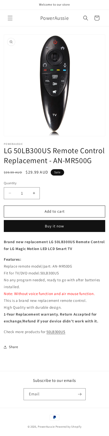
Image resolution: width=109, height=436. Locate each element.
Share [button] (13, 347)
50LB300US (55, 331)
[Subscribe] (79, 394)
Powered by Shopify (69, 426)
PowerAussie (46, 426)
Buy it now (54, 226)
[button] (10, 18)
